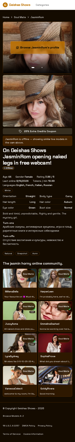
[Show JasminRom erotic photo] (33, 67)
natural (8, 253)
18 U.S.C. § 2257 (11, 425)
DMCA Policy (28, 425)
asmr (35, 253)
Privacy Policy (45, 425)
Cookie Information (33, 434)
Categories (42, 4)
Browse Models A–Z (13, 416)
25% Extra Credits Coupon (42, 132)
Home (6, 17)
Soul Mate (20, 17)
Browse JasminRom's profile (41, 48)
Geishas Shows (17, 5)
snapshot (22, 253)
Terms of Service (12, 434)
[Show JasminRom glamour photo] (42, 67)
